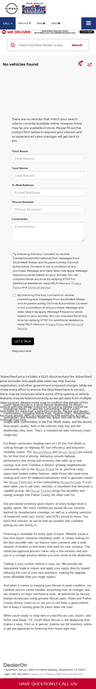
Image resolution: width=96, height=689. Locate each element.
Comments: (20, 219)
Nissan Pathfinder (21, 482)
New (40, 23)
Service (23, 23)
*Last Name (20, 168)
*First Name (20, 151)
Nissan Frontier (41, 491)
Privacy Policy (55, 324)
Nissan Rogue (45, 469)
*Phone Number (23, 202)
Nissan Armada (70, 482)
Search (77, 45)
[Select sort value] (88, 64)
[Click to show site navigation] (88, 23)
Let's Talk (23, 341)
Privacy (49, 674)
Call (7, 23)
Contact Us (36, 674)
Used (54, 23)
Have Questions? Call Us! (48, 683)
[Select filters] (80, 64)
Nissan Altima (42, 452)
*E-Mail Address (23, 185)
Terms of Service (39, 287)
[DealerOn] (15, 664)
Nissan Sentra (68, 452)
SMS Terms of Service (69, 674)
